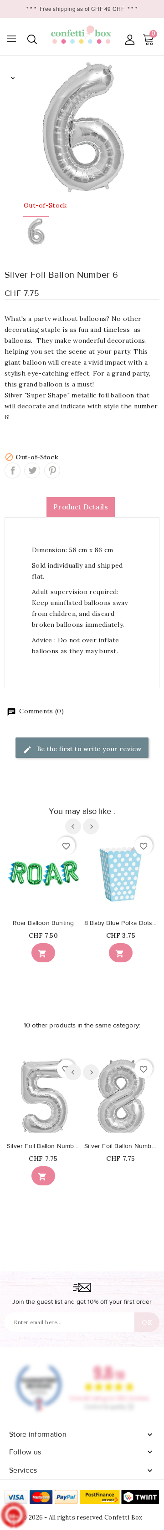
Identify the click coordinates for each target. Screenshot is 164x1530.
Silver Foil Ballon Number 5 (43, 1146)
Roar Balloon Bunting (43, 923)
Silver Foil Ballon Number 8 (120, 1146)
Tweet (32, 470)
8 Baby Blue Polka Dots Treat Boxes (120, 923)
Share (12, 470)
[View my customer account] (129, 39)
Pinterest (52, 470)
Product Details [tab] (80, 507)
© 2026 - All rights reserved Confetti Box (81, 1517)
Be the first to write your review (88, 749)
